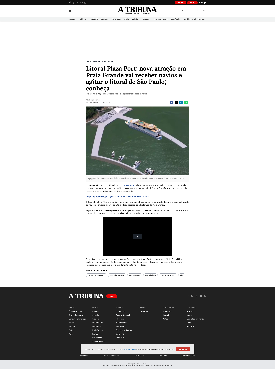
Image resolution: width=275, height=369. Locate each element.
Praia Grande (128, 185)
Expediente (84, 356)
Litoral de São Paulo (96, 275)
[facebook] (171, 102)
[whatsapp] (186, 102)
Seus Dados (163, 356)
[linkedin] (181, 102)
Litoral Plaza (150, 275)
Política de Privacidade (129, 349)
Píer (181, 275)
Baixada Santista (117, 275)
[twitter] (176, 102)
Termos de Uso (139, 356)
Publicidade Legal (188, 356)
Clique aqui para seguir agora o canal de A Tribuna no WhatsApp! (117, 196)
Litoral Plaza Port (168, 275)
